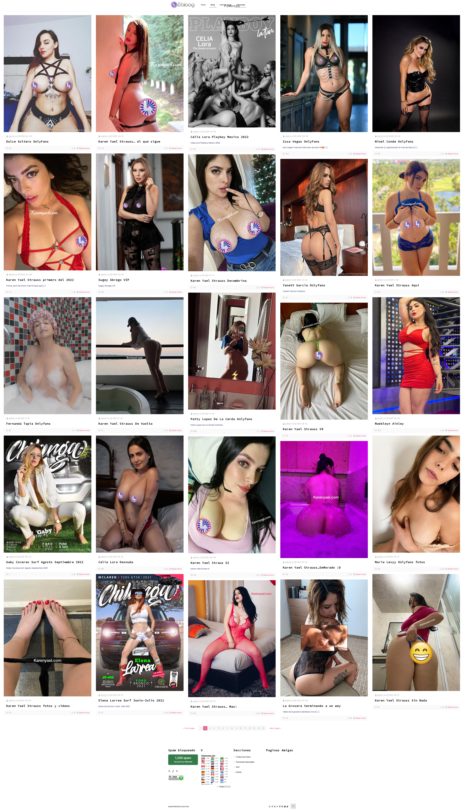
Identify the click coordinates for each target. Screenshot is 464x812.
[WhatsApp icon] (270, 806)
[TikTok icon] (287, 806)
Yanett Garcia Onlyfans (304, 285)
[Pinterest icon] (280, 806)
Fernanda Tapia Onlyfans (28, 424)
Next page (274, 728)
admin (11, 136)
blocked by (183, 759)
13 (254, 728)
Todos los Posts (243, 757)
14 (259, 728)
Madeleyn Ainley (389, 424)
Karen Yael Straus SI (210, 563)
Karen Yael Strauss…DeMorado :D (312, 567)
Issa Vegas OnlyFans (301, 141)
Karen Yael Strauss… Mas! (214, 706)
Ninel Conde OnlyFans (394, 141)
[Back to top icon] (293, 806)
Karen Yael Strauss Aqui (397, 285)
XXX (237, 767)
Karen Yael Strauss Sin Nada (401, 700)
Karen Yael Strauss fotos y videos (38, 706)
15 (263, 728)
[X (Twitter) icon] (275, 806)
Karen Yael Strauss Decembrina (219, 281)
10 (241, 728)
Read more (84, 148)
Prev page (190, 728)
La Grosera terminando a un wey (312, 706)
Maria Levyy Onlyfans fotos (400, 562)
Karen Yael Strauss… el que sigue (129, 141)
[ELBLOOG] (183, 5)
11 (245, 728)
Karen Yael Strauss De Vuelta (125, 424)
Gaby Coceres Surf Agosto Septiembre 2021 (44, 562)
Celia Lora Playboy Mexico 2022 (220, 137)
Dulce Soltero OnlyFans (27, 141)
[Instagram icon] (282, 806)
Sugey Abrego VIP (113, 280)
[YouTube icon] (277, 806)
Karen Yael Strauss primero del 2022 (40, 280)
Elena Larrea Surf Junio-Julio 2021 (131, 700)
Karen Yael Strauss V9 (303, 429)
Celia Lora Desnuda (115, 562)
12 (250, 728)
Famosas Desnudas (245, 762)
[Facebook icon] (272, 806)
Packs (239, 772)
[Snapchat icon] (285, 806)
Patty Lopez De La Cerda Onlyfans (221, 419)
